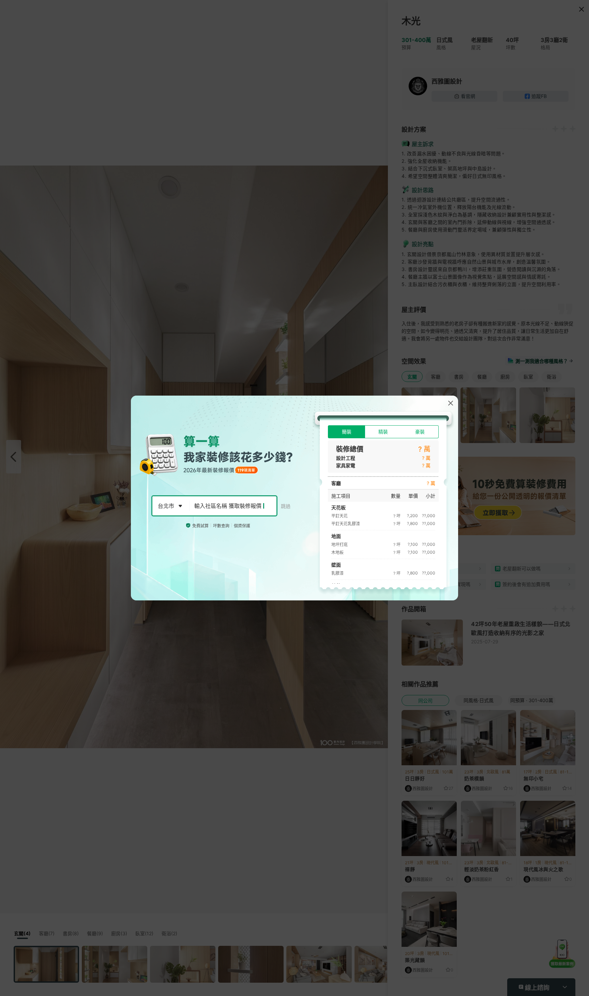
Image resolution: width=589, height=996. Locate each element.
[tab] (346, 431)
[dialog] (294, 498)
